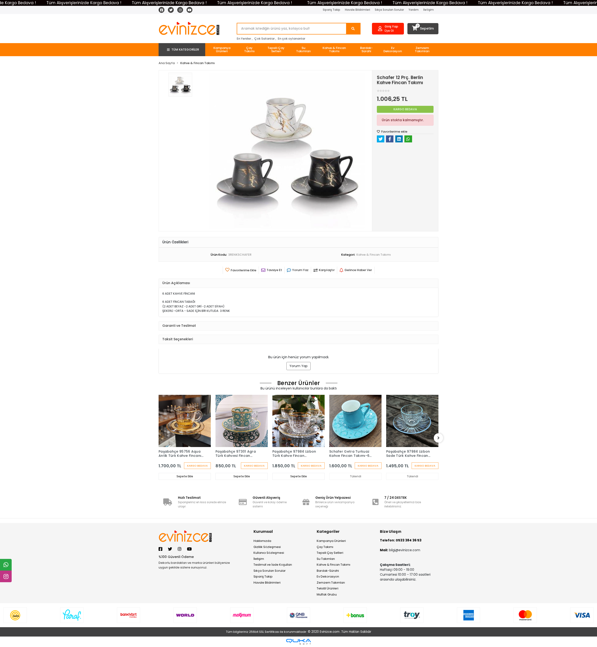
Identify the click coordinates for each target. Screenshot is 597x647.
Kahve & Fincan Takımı (333, 564)
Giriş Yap (391, 26)
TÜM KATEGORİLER (185, 49)
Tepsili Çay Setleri (330, 553)
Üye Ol (389, 31)
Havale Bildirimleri (357, 10)
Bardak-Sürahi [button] (366, 49)
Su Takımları (326, 559)
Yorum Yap (298, 366)
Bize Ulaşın (390, 531)
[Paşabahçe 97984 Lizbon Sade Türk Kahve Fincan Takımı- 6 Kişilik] (412, 421)
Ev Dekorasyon (328, 576)
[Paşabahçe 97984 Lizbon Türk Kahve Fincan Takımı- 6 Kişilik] (298, 421)
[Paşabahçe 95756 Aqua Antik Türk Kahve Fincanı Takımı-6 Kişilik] (185, 421)
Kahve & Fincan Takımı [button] (334, 49)
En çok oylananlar (291, 38)
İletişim (428, 10)
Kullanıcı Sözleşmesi (268, 553)
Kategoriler (328, 531)
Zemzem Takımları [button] (422, 49)
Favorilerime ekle (394, 131)
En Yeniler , (245, 38)
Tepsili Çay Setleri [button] (276, 49)
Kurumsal (263, 531)
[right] (438, 438)
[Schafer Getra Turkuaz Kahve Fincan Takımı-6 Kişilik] (355, 421)
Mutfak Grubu (327, 594)
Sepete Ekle (185, 476)
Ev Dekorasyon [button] (392, 49)
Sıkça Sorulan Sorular (389, 10)
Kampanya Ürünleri (331, 541)
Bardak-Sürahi (328, 570)
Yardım (414, 10)
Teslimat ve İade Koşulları (272, 564)
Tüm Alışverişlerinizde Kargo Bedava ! (83, 3)
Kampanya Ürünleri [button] (221, 49)
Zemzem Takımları (331, 582)
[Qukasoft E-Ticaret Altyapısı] (298, 642)
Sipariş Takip (331, 10)
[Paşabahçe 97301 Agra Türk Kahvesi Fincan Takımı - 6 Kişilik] (241, 421)
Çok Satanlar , (265, 38)
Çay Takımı (325, 547)
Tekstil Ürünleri (327, 588)
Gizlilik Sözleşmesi (267, 547)
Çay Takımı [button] (249, 49)
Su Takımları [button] (303, 49)
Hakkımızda (262, 541)
